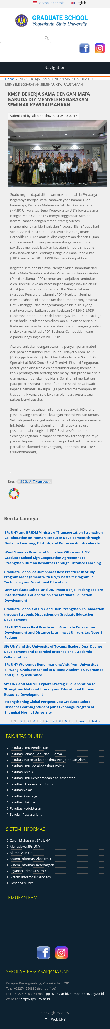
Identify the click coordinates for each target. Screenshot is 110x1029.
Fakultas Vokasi (21, 790)
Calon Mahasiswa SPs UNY (30, 840)
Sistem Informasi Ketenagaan (32, 865)
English (80, 2)
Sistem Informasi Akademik (30, 858)
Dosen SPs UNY (21, 883)
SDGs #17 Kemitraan (35, 481)
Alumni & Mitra (21, 852)
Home (10, 79)
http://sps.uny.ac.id (35, 999)
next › (83, 721)
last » (96, 721)
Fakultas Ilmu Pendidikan (29, 747)
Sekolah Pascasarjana (26, 814)
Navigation (55, 67)
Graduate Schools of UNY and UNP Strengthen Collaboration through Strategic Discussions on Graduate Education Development (54, 614)
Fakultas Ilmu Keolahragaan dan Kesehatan (42, 778)
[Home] (55, 28)
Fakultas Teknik (21, 772)
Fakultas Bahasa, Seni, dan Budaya (36, 754)
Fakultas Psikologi (23, 796)
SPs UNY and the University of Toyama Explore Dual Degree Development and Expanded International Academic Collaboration (53, 651)
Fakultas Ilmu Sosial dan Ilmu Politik (37, 765)
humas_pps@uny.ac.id (87, 993)
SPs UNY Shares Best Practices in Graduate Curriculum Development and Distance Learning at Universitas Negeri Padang (53, 632)
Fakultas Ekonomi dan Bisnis (31, 784)
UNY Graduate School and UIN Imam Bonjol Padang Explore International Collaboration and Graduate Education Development (54, 595)
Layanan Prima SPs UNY (28, 870)
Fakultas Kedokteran (25, 808)
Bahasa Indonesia (50, 2)
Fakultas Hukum (22, 802)
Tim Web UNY (55, 1019)
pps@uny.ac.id (57, 993)
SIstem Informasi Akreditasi (30, 876)
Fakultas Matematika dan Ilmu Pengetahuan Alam (48, 759)
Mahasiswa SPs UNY (25, 846)
